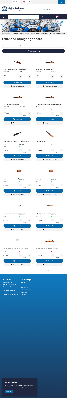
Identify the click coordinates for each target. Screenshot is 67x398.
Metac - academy (26, 290)
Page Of (12, 45)
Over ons (24, 292)
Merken (23, 285)
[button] (61, 2)
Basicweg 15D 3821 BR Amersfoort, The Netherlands (9, 285)
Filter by (35, 51)
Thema (23, 282)
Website (7, 2)
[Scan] (42, 17)
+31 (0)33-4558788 (9, 290)
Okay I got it (9, 391)
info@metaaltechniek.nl (10, 294)
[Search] (37, 17)
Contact (23, 294)
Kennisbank (24, 287)
